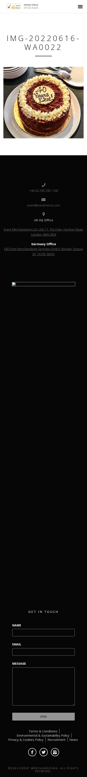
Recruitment (56, 739)
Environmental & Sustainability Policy (43, 735)
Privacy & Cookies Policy (26, 739)
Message (19, 663)
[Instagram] (55, 752)
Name (16, 625)
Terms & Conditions (43, 731)
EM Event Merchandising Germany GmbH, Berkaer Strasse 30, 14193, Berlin (43, 251)
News (73, 739)
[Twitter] (43, 752)
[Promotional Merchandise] (3, 6)
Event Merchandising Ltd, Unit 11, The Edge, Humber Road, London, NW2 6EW (43, 232)
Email (16, 644)
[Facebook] (32, 752)
